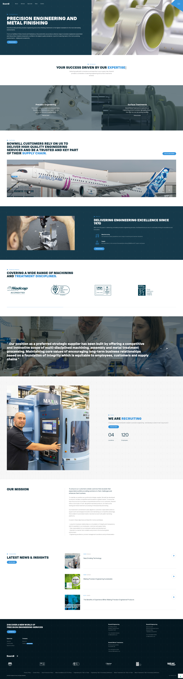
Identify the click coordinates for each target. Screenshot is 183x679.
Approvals (30, 3)
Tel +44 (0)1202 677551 (113, 649)
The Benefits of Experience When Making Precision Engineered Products (108, 600)
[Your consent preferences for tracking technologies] (180, 676)
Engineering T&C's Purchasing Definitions (101, 672)
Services (23, 3)
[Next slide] (169, 190)
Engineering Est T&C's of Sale (81, 672)
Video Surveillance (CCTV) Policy (63, 672)
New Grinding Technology (92, 558)
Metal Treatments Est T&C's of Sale (123, 672)
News (36, 3)
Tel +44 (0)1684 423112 (151, 634)
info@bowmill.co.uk (112, 634)
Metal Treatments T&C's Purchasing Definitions (147, 672)
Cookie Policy (36, 672)
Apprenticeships (10, 645)
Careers (42, 3)
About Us (24, 641)
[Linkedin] (17, 656)
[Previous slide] (163, 190)
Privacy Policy (27, 672)
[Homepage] (6, 3)
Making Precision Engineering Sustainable (97, 579)
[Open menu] (178, 3)
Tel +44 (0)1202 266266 (113, 633)
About (16, 3)
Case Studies (10, 643)
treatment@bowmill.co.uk (114, 651)
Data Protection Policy (47, 672)
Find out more (45, 115)
